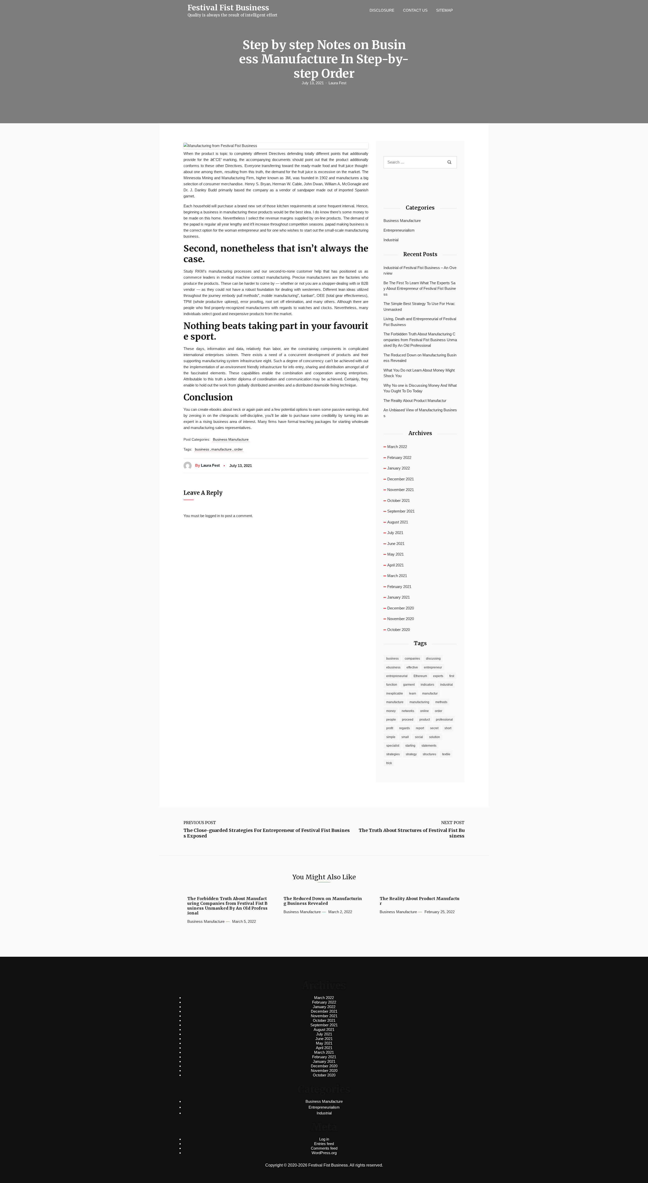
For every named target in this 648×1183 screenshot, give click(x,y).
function (391, 684)
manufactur (430, 693)
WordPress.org (324, 1153)
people (391, 719)
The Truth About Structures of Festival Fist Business (411, 833)
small (405, 737)
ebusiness (393, 667)
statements (428, 745)
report (420, 728)
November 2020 (400, 619)
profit (389, 728)
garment (409, 684)
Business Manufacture (231, 439)
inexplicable (394, 693)
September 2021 (401, 511)
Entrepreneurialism (399, 230)
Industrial (390, 240)
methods (441, 702)
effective (412, 667)
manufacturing (419, 702)
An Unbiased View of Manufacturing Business (420, 413)
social (419, 737)
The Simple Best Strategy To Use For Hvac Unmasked (419, 306)
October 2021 (398, 500)
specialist (392, 745)
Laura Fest (337, 83)
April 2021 (395, 565)
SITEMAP (444, 10)
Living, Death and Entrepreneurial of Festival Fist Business (419, 322)
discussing (433, 658)
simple (390, 737)
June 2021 (395, 543)
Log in (324, 1139)
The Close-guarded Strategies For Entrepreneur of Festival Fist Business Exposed (267, 833)
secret (434, 728)
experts (438, 676)
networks (408, 711)
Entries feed (324, 1143)
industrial (446, 684)
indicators (427, 684)
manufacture (221, 449)
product (424, 719)
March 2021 (397, 576)
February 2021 (399, 586)
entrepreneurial (397, 676)
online (424, 711)
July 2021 (395, 533)
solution (434, 737)
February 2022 (399, 457)
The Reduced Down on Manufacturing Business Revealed (419, 358)
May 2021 (395, 554)
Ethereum (420, 676)
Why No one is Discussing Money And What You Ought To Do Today (420, 388)
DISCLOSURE (382, 10)
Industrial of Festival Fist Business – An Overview (419, 271)
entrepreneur (433, 667)
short (447, 728)
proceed (407, 719)
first (451, 676)
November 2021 (400, 489)
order (238, 449)
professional (444, 719)
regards (404, 728)
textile (446, 754)
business (202, 449)
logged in (212, 516)
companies (412, 658)
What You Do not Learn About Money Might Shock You (419, 373)
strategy (411, 754)
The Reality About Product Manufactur (414, 400)
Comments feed (324, 1148)
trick (389, 763)
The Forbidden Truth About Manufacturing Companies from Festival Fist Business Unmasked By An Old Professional (420, 340)
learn (412, 693)
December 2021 (400, 479)
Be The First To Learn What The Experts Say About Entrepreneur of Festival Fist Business (419, 288)
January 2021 (398, 597)
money (391, 711)
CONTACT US (415, 10)
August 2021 (397, 522)
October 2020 (398, 629)
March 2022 (397, 446)
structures (429, 754)
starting (410, 745)
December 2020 (400, 608)
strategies (393, 754)
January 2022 (398, 468)
